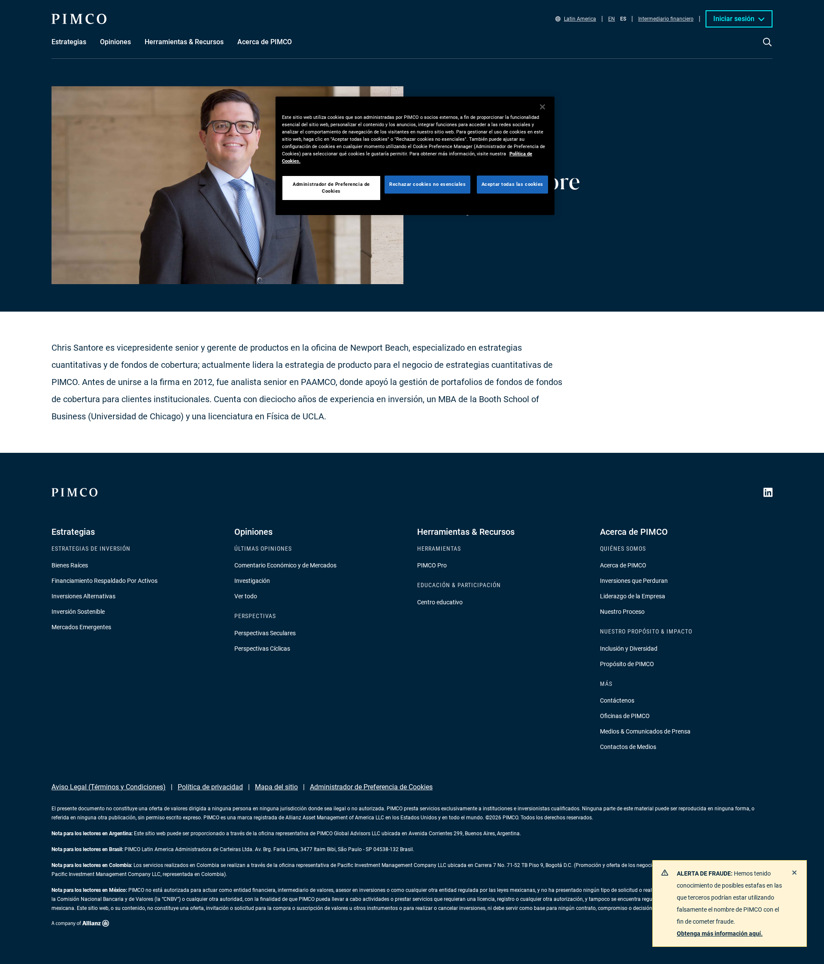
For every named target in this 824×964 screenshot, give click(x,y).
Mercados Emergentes (81, 627)
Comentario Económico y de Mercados (285, 565)
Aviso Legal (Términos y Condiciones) (109, 787)
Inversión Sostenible (78, 611)
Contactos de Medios (628, 746)
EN (611, 19)
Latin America (580, 19)
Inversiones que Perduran (634, 580)
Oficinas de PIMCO (625, 715)
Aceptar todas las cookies (512, 184)
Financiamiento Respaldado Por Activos (105, 580)
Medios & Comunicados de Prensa (645, 731)
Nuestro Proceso (622, 611)
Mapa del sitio (276, 787)
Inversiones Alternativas (83, 596)
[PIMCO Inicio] (79, 19)
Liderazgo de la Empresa (632, 596)
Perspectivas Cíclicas (262, 648)
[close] (794, 872)
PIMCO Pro (432, 565)
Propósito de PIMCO (627, 664)
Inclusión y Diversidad (628, 648)
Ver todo (245, 596)
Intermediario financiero (666, 19)
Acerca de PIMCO (623, 565)
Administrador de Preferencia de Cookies (371, 787)
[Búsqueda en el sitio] (767, 48)
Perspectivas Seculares (265, 633)
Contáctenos (617, 700)
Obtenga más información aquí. (720, 933)
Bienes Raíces (70, 565)
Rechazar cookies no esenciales (427, 184)
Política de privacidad (210, 787)
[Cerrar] (542, 106)
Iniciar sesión (733, 19)
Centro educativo (440, 602)
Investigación (252, 580)
